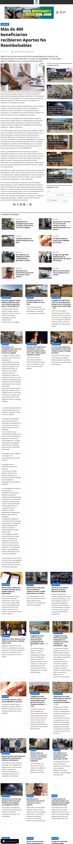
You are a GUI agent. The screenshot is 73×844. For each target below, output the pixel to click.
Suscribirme (59, 195)
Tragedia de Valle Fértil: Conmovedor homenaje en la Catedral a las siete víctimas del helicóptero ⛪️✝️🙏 (60, 641)
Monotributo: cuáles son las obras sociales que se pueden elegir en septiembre (11, 590)
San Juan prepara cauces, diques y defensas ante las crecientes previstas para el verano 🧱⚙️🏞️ (11, 303)
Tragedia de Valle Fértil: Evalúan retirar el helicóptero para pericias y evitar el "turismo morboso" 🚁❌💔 (38, 701)
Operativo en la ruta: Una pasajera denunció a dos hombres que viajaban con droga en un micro (11, 802)
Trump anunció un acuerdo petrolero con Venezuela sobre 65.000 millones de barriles (60, 802)
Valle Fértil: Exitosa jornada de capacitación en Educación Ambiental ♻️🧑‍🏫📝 (56, 77)
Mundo (33, 750)
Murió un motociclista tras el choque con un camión (61, 273)
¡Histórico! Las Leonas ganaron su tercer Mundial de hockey (60, 589)
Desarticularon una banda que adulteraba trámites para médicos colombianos (13, 758)
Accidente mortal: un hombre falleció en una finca (24, 240)
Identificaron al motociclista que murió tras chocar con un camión (25, 274)
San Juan (5, 24)
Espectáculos (31, 344)
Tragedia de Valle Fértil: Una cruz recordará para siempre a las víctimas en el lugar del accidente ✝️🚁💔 (61, 304)
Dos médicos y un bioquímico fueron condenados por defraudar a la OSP (23, 258)
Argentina (5, 584)
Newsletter (52, 187)
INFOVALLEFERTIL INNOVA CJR (23, 52)
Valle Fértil (6, 297)
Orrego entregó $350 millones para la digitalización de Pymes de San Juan (62, 258)
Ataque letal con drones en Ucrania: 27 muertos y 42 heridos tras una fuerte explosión (38, 757)
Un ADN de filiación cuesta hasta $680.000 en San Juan (61, 240)
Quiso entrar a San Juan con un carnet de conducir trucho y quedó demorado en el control (62, 225)
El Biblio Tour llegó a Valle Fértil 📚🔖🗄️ (54, 96)
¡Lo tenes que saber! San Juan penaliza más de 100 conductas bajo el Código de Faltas (61, 350)
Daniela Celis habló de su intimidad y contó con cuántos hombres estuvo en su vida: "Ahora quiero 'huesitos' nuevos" (36, 351)
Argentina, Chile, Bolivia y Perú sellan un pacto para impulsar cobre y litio (13, 641)
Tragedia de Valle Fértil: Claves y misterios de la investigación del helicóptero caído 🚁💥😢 (39, 641)
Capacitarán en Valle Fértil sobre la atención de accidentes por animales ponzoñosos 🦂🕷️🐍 (62, 700)
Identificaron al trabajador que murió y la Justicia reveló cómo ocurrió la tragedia (25, 225)
